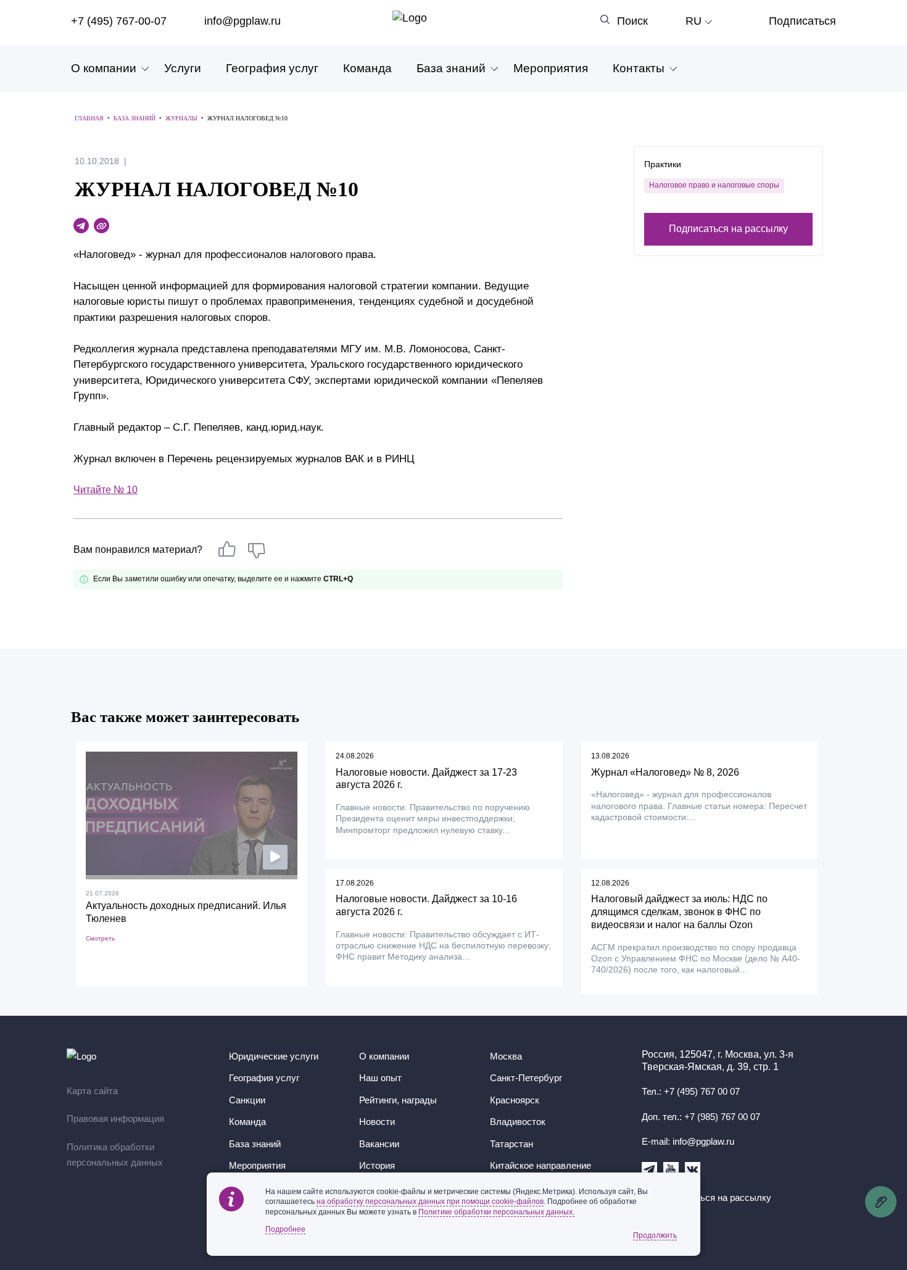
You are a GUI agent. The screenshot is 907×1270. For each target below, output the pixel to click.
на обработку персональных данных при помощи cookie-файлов (430, 1201)
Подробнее (285, 1229)
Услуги (182, 68)
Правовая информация (115, 1118)
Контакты (639, 68)
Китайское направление (540, 1165)
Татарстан (511, 1144)
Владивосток (517, 1121)
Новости (377, 1121)
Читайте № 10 (105, 489)
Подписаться (802, 21)
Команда (367, 68)
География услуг (272, 68)
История (377, 1165)
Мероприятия (550, 68)
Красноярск (514, 1100)
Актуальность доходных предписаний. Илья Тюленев (186, 912)
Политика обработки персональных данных (115, 1155)
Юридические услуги (273, 1056)
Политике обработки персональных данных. (496, 1212)
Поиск (632, 21)
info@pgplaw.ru (242, 21)
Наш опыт (380, 1078)
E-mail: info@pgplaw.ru (688, 1141)
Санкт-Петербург (526, 1078)
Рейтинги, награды (398, 1100)
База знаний (451, 68)
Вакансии (379, 1144)
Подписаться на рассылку (728, 228)
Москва (506, 1056)
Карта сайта (92, 1090)
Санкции (247, 1100)
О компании (103, 68)
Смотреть (100, 938)
